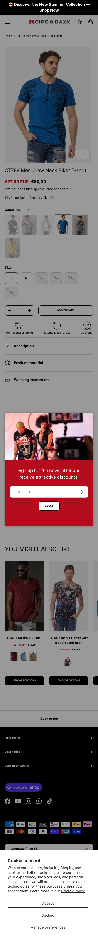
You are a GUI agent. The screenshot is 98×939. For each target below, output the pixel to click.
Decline (47, 915)
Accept (48, 903)
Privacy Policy (73, 891)
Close (49, 505)
